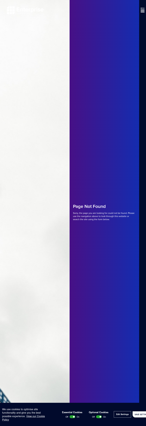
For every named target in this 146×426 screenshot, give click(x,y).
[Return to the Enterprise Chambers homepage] (25, 10)
